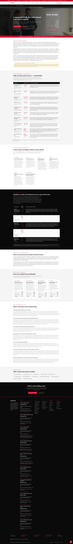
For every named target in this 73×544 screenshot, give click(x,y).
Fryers (50, 403)
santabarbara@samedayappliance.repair (26, 513)
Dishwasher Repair (44, 407)
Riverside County (37, 404)
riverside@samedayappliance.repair (25, 500)
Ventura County (37, 411)
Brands (58, 407)
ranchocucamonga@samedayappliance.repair (26, 487)
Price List (14, 5)
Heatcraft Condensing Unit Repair (44, 376)
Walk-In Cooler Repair (36, 374)
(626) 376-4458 (23, 442)
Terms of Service (57, 542)
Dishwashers (51, 402)
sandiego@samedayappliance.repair (25, 526)
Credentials (58, 401)
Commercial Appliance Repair (55, 376)
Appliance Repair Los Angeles (27, 378)
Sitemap (61, 542)
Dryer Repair (43, 404)
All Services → (44, 408)
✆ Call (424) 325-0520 (32, 392)
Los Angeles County (37, 401)
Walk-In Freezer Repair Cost (18, 374)
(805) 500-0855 (23, 508)
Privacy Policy (51, 542)
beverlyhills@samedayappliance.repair (25, 421)
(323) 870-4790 (23, 404)
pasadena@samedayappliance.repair (25, 447)
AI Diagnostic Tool (59, 408)
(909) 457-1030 (23, 482)
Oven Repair (43, 405)
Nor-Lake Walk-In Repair (35, 376)
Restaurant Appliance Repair (18, 378)
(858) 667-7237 (23, 521)
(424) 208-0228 (23, 456)
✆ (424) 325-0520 (17, 26)
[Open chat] (71, 542)
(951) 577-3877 (23, 495)
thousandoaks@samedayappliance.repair (26, 461)
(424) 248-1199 (23, 416)
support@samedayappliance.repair (25, 408)
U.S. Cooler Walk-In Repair (17, 376)
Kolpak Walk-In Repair (52, 374)
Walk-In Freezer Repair (44, 374)
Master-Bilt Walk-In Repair (26, 376)
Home (11, 5)
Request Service (25, 26)
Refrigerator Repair (44, 401)
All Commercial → (51, 410)
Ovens (50, 406)
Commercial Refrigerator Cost (27, 374)
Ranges (50, 407)
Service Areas (58, 405)
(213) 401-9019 (23, 468)
